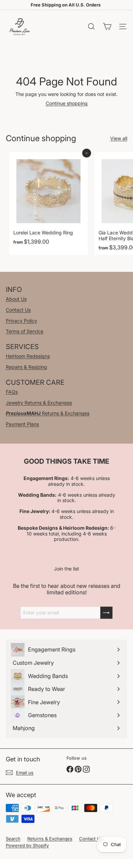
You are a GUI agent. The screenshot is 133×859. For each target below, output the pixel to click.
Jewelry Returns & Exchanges (39, 403)
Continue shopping (67, 103)
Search (13, 838)
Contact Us (18, 310)
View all (118, 138)
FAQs (12, 392)
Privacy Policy (21, 321)
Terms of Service (24, 331)
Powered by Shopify (27, 845)
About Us (16, 299)
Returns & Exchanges (47, 413)
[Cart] (107, 26)
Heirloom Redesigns (28, 356)
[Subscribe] (106, 613)
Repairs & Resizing (26, 367)
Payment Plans (22, 424)
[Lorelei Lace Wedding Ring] (48, 203)
